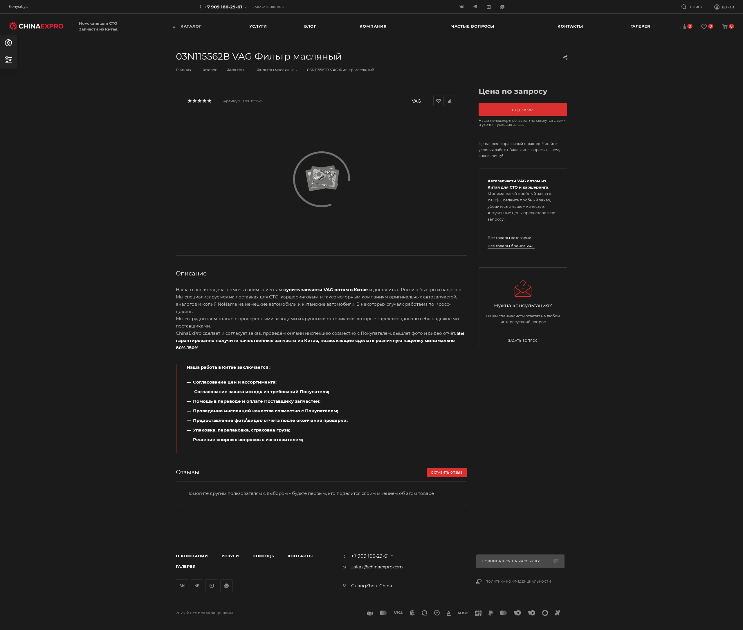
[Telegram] (476, 6)
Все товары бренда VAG (511, 246)
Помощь (263, 556)
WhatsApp (503, 6)
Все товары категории (509, 237)
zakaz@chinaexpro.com (377, 567)
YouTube (211, 585)
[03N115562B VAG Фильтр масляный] (321, 178)
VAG (416, 101)
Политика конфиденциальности (518, 582)
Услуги (230, 556)
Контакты (300, 556)
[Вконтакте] (462, 6)
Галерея (186, 566)
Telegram (197, 585)
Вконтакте (182, 585)
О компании (192, 556)
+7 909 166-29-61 (223, 7)
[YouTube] (489, 6)
